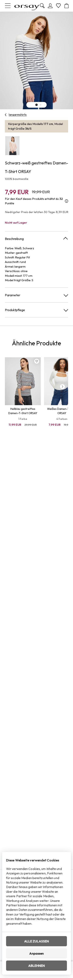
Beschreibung (14, 239)
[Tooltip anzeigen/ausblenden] (66, 201)
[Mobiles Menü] (8, 6)
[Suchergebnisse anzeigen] (42, 5)
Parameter (12, 295)
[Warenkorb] (66, 5)
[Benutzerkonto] (50, 5)
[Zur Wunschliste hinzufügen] (36, 361)
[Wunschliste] (58, 5)
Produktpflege (15, 310)
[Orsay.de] (27, 5)
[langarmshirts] (6, 114)
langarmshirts (18, 114)
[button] (36, 105)
